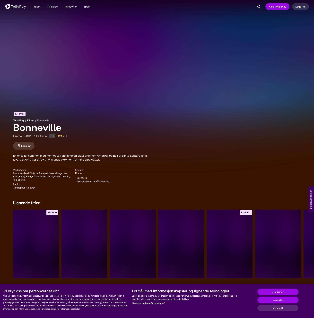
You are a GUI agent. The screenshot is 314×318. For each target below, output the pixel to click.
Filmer (31, 120)
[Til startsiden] (15, 6)
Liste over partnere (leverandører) (148, 303)
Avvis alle (277, 300)
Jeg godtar (277, 292)
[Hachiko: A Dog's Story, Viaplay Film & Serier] (181, 244)
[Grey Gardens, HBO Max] (278, 244)
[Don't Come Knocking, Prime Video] (84, 244)
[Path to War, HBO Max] (133, 244)
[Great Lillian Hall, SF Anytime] (36, 244)
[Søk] (259, 6)
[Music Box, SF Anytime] (230, 244)
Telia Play (19, 120)
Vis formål (278, 308)
